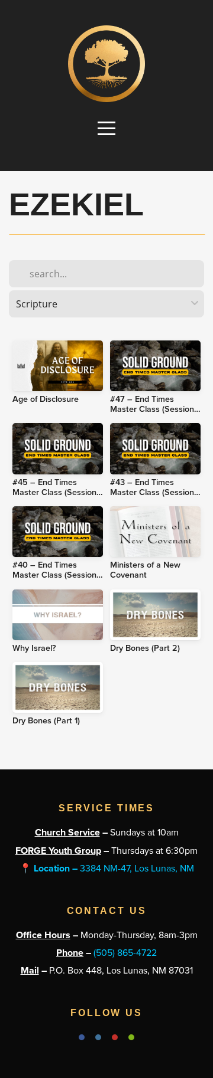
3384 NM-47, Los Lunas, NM (107, 868)
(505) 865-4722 (125, 953)
